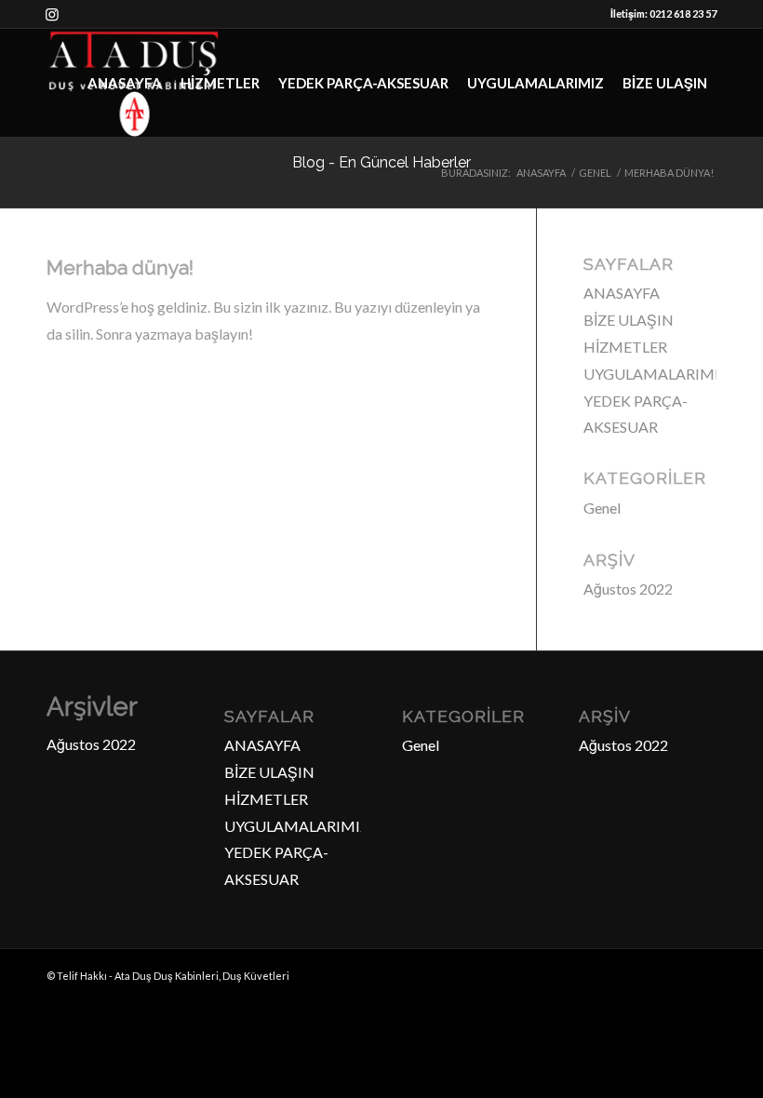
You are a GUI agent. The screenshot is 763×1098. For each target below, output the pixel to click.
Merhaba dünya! (120, 267)
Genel (602, 507)
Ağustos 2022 (628, 588)
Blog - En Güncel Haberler (381, 162)
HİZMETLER (625, 346)
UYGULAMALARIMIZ (656, 373)
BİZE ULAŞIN (628, 319)
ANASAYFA (621, 292)
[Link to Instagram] (52, 14)
